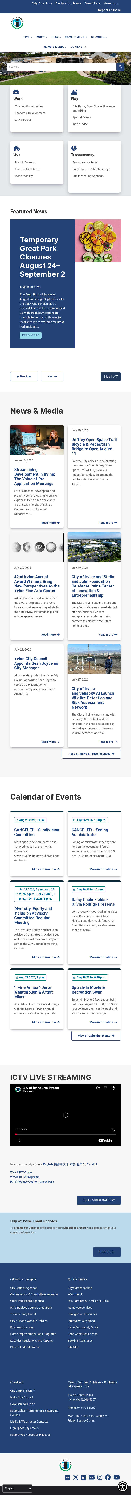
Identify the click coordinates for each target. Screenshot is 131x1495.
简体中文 (60, 1164)
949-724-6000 (86, 1407)
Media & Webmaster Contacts (29, 1421)
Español (92, 1164)
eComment (75, 1294)
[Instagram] (99, 1478)
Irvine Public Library (27, 169)
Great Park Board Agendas (27, 1301)
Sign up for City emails (24, 1428)
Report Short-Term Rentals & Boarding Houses (34, 1413)
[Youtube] (116, 1478)
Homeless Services (80, 1307)
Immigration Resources (82, 1314)
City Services (23, 119)
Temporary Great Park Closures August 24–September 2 (42, 256)
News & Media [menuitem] (53, 47)
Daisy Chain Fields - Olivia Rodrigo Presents (93, 902)
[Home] (17, 23)
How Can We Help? (22, 1404)
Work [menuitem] (40, 38)
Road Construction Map (83, 1334)
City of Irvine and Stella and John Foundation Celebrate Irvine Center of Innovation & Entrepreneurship (93, 586)
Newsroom (111, 3)
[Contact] (92, 1478)
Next (50, 376)
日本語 (71, 1164)
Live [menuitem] (26, 38)
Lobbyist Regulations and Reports (31, 1340)
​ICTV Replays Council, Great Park (32, 1181)
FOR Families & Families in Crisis (88, 1301)
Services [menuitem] (97, 38)
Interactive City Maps (81, 1320)
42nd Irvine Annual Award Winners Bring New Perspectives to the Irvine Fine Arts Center (37, 584)
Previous (25, 376)
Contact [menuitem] (76, 47)
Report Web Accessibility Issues (30, 1434)
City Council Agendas (23, 1288)
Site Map (73, 1347)
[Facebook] (108, 1478)
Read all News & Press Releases (89, 753)
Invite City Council (21, 1397)
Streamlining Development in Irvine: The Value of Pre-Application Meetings (34, 476)
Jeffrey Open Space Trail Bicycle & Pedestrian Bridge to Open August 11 (94, 446)
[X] (76, 1478)
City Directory (42, 3)
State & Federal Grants (24, 1347)
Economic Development (30, 113)
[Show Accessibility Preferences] (122, 1486)
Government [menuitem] (74, 38)
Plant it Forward (25, 162)
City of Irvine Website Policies (28, 1320)
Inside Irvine (80, 124)
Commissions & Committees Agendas (34, 1294)
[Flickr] (67, 1478)
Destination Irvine (68, 3)
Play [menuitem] (54, 38)
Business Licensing (22, 1327)
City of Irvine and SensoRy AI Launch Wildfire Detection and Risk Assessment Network (93, 698)
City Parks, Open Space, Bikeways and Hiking (94, 108)
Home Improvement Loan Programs (33, 1334)
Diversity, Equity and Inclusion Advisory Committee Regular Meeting (33, 915)
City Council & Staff (22, 1390)
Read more (30, 335)
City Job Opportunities (29, 106)
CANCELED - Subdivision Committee (36, 832)
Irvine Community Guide (83, 1327)
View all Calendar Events (94, 1035)
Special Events (82, 117)
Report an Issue (109, 10)
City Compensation (80, 1288)
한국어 (81, 1164)
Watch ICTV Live (21, 1172)
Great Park (92, 3)
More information (44, 869)
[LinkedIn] (83, 1478)
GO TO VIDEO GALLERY (99, 1200)
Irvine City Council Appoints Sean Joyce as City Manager (36, 663)
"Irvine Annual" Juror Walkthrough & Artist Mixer (33, 992)
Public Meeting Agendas (88, 175)
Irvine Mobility (24, 175)
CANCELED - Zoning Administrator (90, 832)
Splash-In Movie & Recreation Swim (88, 989)
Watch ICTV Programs (24, 1177)
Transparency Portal (85, 162)
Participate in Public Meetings (91, 169)
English (48, 1164)
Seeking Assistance (80, 1340)
